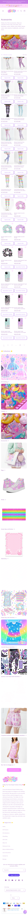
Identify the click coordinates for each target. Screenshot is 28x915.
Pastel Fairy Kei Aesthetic (8, 617)
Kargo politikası (14, 912)
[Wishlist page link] (18, 11)
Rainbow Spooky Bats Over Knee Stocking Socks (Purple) (20, 95)
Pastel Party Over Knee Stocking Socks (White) (7, 72)
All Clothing (4, 382)
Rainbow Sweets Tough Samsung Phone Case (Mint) (6, 332)
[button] (3, 11)
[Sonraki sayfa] (24, 345)
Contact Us (5, 856)
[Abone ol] (23, 870)
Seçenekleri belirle (20, 267)
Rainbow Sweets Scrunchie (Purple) (19, 237)
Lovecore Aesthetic (6, 707)
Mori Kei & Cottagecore (7, 765)
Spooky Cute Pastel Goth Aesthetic (10, 676)
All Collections (6, 833)
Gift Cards (5, 839)
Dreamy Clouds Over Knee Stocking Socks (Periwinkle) (6, 166)
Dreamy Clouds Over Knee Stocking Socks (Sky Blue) (19, 119)
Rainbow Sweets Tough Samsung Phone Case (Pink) (19, 308)
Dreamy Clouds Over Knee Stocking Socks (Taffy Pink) (6, 143)
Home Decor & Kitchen (7, 529)
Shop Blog (5, 836)
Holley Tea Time (12, 908)
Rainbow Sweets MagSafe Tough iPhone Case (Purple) (20, 284)
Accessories (4, 440)
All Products (5, 829)
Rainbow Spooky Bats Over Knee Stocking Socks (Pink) (20, 72)
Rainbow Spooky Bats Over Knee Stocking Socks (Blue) (7, 95)
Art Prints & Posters (6, 589)
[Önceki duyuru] (2, 5)
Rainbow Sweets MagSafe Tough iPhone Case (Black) (7, 308)
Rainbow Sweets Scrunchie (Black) (6, 261)
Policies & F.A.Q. (6, 846)
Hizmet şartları (7, 912)
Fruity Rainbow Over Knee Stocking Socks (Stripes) (19, 166)
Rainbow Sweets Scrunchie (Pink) (19, 214)
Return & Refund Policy (8, 849)
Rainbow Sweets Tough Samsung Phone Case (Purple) (20, 332)
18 (20, 345)
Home (4, 826)
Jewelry (3, 411)
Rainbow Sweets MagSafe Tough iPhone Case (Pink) (20, 261)
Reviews (4, 859)
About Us (5, 842)
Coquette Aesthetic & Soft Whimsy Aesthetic (13, 735)
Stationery (4, 558)
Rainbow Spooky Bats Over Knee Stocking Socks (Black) (7, 119)
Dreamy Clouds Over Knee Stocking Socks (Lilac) (19, 143)
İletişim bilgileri (22, 912)
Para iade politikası (14, 909)
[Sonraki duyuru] (25, 5)
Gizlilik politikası (22, 909)
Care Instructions (7, 852)
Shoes (2, 499)
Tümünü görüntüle (14, 770)
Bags (2, 470)
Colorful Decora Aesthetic (8, 647)
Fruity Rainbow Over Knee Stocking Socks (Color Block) (19, 190)
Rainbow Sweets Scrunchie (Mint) (6, 237)
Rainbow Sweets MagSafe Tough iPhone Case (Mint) (7, 284)
